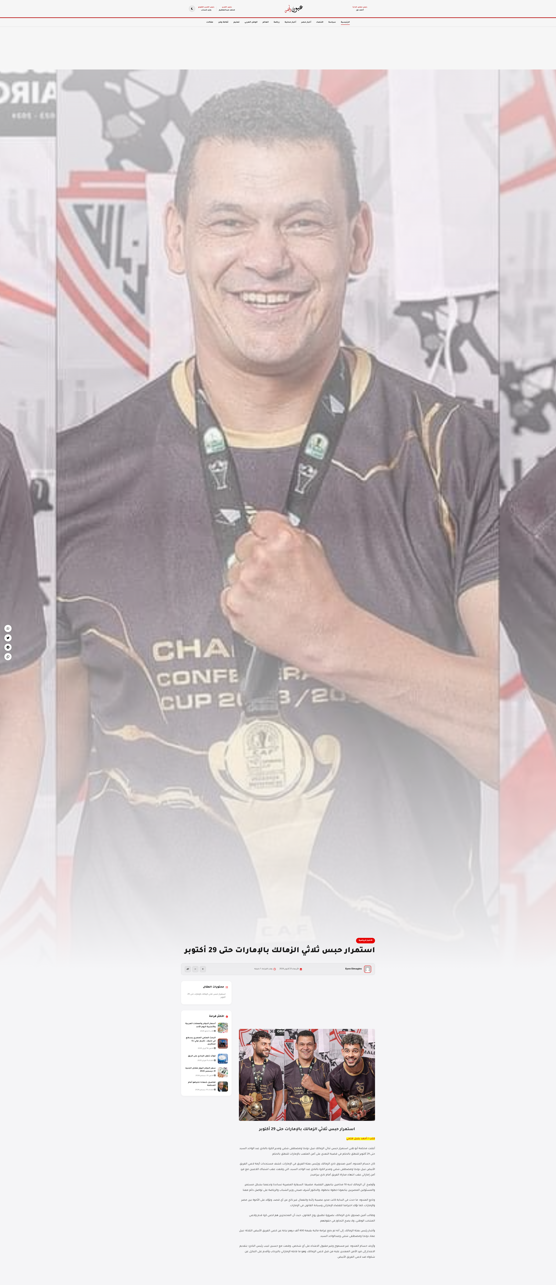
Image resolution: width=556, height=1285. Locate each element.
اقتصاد (319, 22)
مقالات (209, 22)
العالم (266, 22)
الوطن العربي (251, 22)
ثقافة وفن (223, 22)
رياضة (277, 22)
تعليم (236, 22)
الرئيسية (345, 22)
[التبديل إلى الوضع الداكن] (192, 9)
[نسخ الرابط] (188, 969)
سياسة (332, 22)
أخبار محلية (290, 22)
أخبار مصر (306, 22)
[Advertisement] (469, 46)
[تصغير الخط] (195, 969)
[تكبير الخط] (203, 969)
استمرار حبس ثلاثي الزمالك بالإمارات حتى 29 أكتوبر (206, 995)
